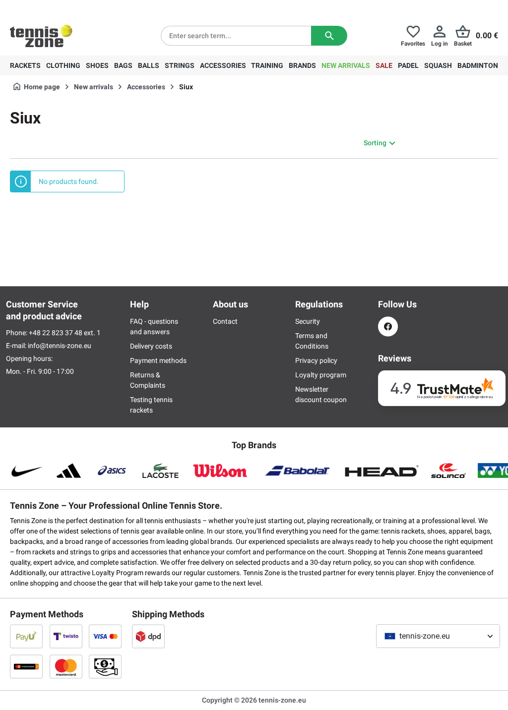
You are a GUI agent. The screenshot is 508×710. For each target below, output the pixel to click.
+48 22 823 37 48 (64, 8)
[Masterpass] (26, 666)
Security (307, 321)
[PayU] (26, 636)
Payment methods (158, 360)
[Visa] (105, 636)
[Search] (329, 36)
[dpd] (148, 636)
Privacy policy (316, 360)
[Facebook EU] (388, 326)
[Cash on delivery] (105, 666)
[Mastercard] (66, 666)
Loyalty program (320, 375)
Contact (225, 321)
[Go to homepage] (41, 35)
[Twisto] (66, 636)
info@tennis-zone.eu (59, 346)
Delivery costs (151, 346)
